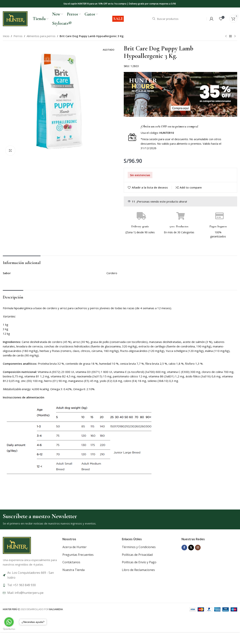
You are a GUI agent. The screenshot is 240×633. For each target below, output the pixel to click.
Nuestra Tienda (73, 570)
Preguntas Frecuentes (78, 555)
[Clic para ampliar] (10, 150)
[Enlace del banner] (180, 94)
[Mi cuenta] (211, 18)
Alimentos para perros (41, 36)
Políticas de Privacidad (137, 555)
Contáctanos (71, 562)
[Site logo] (15, 18)
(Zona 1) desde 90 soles (140, 232)
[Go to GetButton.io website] (9, 629)
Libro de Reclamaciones (138, 570)
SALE (118, 18)
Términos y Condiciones (139, 547)
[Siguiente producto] (235, 36)
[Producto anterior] (226, 36)
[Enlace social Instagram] (198, 547)
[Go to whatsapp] (9, 622)
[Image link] (17, 545)
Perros (18, 36)
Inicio (6, 36)
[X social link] (191, 547)
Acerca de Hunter (74, 547)
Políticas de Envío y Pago (139, 562)
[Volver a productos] (230, 36)
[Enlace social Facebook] (184, 547)
